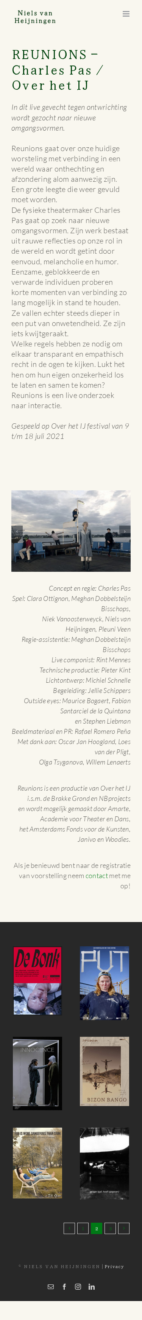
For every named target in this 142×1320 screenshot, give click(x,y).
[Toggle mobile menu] (127, 14)
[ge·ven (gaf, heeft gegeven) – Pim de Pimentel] (104, 1160)
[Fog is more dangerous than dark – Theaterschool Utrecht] (37, 1159)
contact (97, 872)
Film (92, 1183)
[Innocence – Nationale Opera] (37, 1069)
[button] (17, 529)
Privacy (114, 1262)
